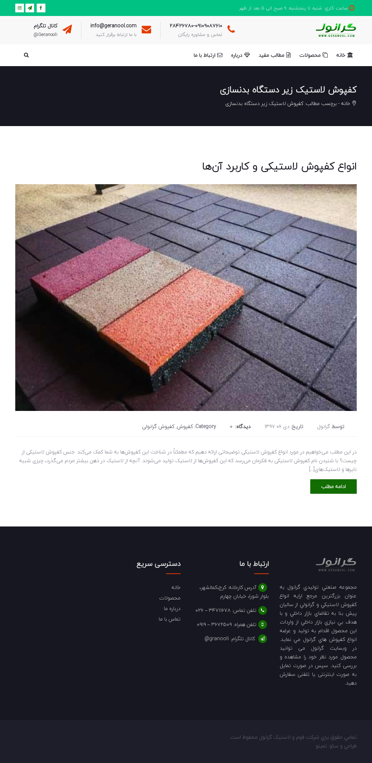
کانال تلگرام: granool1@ (230, 638)
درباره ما (172, 608)
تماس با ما (170, 618)
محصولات (170, 597)
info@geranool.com (113, 25)
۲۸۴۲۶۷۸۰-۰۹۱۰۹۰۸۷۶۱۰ (196, 25)
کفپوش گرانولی (158, 426)
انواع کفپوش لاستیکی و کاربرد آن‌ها (279, 166)
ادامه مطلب (333, 486)
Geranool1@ (45, 35)
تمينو (321, 745)
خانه (345, 103)
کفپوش (185, 426)
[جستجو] (26, 55)
